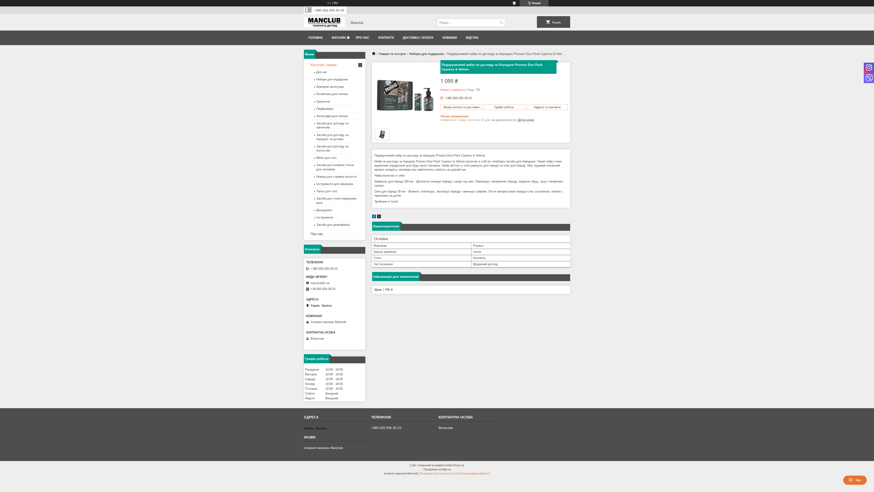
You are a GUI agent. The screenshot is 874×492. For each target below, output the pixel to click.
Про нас (362, 37)
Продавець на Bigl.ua (437, 469)
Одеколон (323, 101)
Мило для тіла (326, 157)
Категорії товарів (324, 65)
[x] (379, 217)
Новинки (449, 37)
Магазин (339, 37)
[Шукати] (501, 23)
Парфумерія (324, 108)
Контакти (386, 37)
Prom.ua (459, 465)
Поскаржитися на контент (436, 473)
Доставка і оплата (418, 37)
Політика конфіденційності (472, 473)
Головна (315, 37)
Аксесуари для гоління (332, 116)
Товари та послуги (392, 54)
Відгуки (472, 37)
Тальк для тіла (326, 191)
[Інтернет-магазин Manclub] (324, 22)
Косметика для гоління (332, 94)
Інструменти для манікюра (334, 184)
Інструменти (324, 217)
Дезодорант (324, 210)
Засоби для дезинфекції (333, 224)
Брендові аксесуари (330, 86)
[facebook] (374, 217)
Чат (858, 480)
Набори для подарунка (426, 54)
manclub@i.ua (319, 283)
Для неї (321, 72)
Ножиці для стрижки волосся (336, 176)
